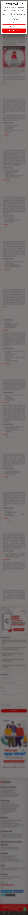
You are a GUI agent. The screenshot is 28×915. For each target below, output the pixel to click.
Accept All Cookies (14, 30)
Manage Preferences (14, 22)
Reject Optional (14, 26)
